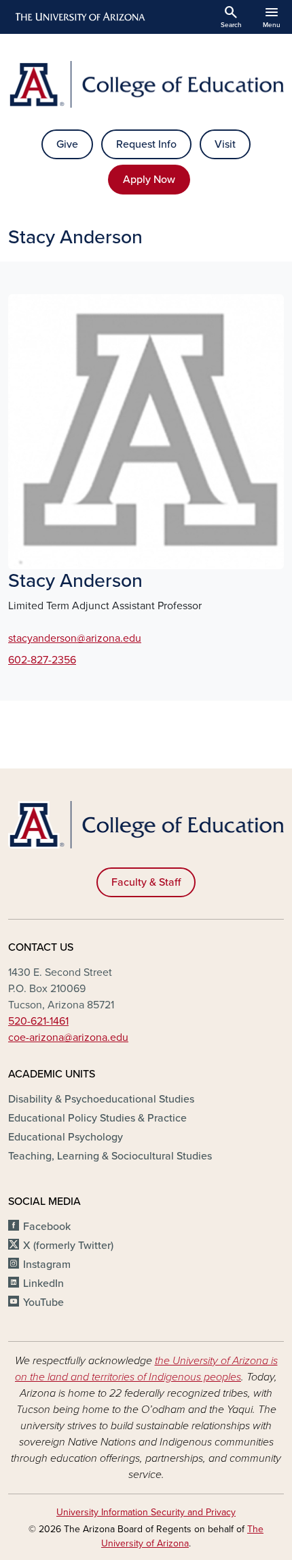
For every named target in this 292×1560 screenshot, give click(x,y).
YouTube (43, 1302)
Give (67, 144)
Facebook (47, 1226)
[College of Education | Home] (146, 84)
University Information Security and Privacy (146, 1512)
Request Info (146, 144)
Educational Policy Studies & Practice (97, 1118)
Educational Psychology (65, 1137)
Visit (225, 144)
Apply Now (149, 179)
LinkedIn (43, 1283)
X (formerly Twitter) (68, 1245)
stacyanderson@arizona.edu (74, 638)
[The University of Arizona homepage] (79, 17)
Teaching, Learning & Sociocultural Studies (110, 1156)
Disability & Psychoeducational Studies (101, 1099)
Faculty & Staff (146, 882)
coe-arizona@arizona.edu (68, 1037)
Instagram (47, 1264)
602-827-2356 (42, 660)
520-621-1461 (38, 1021)
